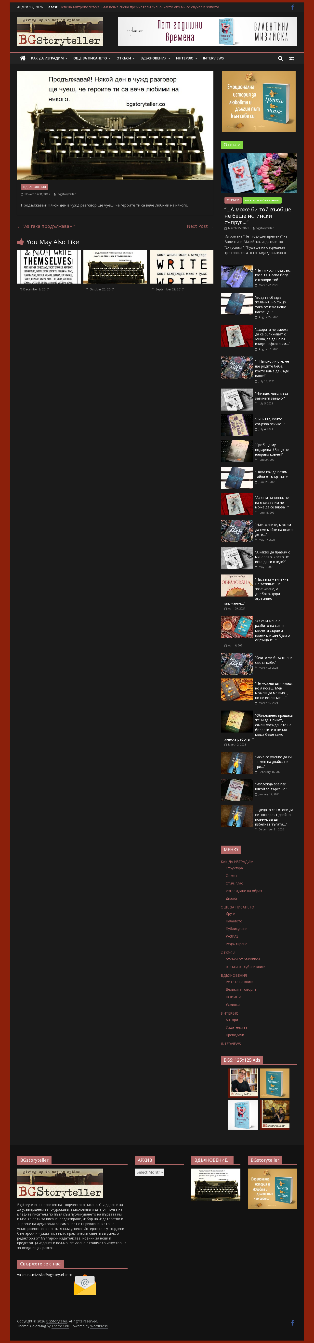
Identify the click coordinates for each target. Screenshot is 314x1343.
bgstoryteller (67, 194)
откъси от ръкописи (243, 959)
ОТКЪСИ (124, 58)
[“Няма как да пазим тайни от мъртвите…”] (237, 469)
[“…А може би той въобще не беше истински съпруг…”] (259, 155)
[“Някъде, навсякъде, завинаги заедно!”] (237, 391)
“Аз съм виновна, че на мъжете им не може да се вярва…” (272, 502)
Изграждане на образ (244, 890)
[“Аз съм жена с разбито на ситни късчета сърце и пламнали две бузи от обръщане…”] (237, 618)
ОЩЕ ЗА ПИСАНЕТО (90, 58)
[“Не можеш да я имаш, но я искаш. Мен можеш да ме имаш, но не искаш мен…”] (237, 681)
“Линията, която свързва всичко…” (270, 421)
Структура (234, 868)
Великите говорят (241, 989)
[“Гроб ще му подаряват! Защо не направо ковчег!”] (237, 442)
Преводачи (235, 1035)
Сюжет (231, 875)
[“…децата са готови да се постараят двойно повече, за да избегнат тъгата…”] (237, 807)
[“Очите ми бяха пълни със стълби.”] (237, 655)
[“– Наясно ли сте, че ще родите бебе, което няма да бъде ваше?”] (237, 359)
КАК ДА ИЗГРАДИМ (47, 58)
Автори (232, 1019)
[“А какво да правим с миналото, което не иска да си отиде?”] (237, 550)
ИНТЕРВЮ (185, 58)
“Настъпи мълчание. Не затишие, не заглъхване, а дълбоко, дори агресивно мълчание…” (256, 591)
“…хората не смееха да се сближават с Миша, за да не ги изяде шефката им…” (272, 336)
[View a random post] (291, 58)
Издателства (237, 1027)
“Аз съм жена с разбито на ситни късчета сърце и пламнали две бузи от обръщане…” (273, 630)
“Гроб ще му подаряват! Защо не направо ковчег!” (272, 449)
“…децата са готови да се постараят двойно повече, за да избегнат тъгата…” (274, 816)
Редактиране (236, 943)
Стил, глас (234, 883)
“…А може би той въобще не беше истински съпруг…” (257, 216)
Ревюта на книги (239, 981)
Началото (234, 921)
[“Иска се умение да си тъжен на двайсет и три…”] (237, 754)
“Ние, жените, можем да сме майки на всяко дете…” (274, 529)
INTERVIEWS (213, 58)
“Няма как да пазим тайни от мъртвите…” (273, 474)
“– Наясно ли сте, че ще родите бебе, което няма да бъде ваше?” (272, 368)
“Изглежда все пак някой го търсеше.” (271, 786)
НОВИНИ (233, 997)
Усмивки (233, 1004)
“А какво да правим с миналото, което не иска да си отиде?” (272, 557)
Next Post (200, 226)
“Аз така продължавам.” (46, 226)
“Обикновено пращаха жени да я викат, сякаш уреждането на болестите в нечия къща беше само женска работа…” (258, 727)
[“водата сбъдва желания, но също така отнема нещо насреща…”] (237, 295)
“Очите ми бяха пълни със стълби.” (273, 660)
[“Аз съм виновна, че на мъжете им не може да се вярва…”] (237, 495)
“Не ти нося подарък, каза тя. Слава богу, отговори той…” (273, 275)
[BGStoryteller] (22, 58)
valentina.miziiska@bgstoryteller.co (44, 1274)
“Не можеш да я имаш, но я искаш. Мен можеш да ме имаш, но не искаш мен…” (274, 690)
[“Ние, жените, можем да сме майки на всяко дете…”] (237, 522)
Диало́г (232, 898)
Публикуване (236, 928)
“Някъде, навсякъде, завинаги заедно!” (272, 396)
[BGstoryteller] (60, 1171)
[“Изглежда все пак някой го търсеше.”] (237, 782)
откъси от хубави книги (262, 200)
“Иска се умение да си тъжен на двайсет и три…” (273, 762)
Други (230, 913)
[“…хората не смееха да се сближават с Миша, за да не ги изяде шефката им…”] (237, 327)
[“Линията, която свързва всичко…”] (237, 416)
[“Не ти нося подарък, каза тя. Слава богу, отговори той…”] (237, 268)
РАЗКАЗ (232, 936)
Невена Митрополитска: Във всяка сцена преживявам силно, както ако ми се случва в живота (139, 7)
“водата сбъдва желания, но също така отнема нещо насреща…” (270, 304)
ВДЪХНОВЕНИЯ (154, 58)
